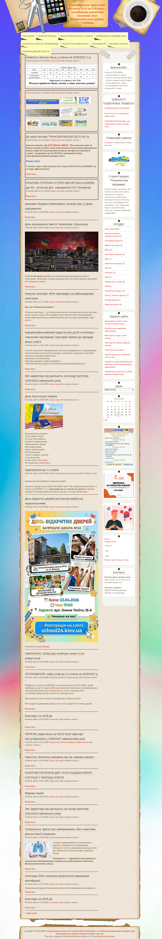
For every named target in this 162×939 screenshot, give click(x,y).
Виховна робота (118, 44)
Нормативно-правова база (111, 36)
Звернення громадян (113, 263)
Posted (28, 93)
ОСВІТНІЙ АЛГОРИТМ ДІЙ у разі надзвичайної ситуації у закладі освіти (117, 124)
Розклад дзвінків (111, 300)
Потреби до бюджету (113, 291)
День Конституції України (41, 396)
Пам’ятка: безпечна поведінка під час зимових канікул (59, 757)
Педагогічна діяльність (75, 44)
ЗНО (106, 268)
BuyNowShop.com (106, 936)
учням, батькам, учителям (115, 189)
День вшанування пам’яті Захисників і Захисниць (56, 224)
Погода (106, 539)
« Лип (105, 420)
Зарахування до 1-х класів (42, 469)
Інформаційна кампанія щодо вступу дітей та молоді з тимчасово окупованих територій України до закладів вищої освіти (59, 337)
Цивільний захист (112, 304)
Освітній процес (47, 36)
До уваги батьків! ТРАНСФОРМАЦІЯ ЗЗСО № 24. (58, 136)
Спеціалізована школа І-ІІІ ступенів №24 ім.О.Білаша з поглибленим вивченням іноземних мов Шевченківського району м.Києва (87, 13)
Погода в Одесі (110, 560)
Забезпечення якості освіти (76, 36)
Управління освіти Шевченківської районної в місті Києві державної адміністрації (119, 364)
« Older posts (31, 913)
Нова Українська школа (114, 350)
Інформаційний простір (35, 51)
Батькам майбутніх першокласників (64, 473)
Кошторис (54, 719)
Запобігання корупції (113, 254)
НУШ (107, 286)
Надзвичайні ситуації (113, 282)
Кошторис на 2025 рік (38, 899)
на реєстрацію (42, 647)
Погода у (110, 542)
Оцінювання (99, 44)
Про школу (28, 36)
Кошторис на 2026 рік (38, 715)
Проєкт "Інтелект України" (115, 295)
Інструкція (108, 143)
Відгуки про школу (112, 245)
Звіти (107, 259)
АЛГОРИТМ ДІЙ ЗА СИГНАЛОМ (117, 108)
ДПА (106, 250)
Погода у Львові (122, 560)
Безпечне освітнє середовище (40, 44)
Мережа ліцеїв (33, 161)
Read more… (32, 174)
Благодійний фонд (112, 241)
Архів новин (56, 61)
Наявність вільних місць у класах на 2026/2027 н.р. (58, 57)
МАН (107, 277)
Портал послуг (56, 691)
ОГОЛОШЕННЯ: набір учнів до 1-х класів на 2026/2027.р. (61, 674)
